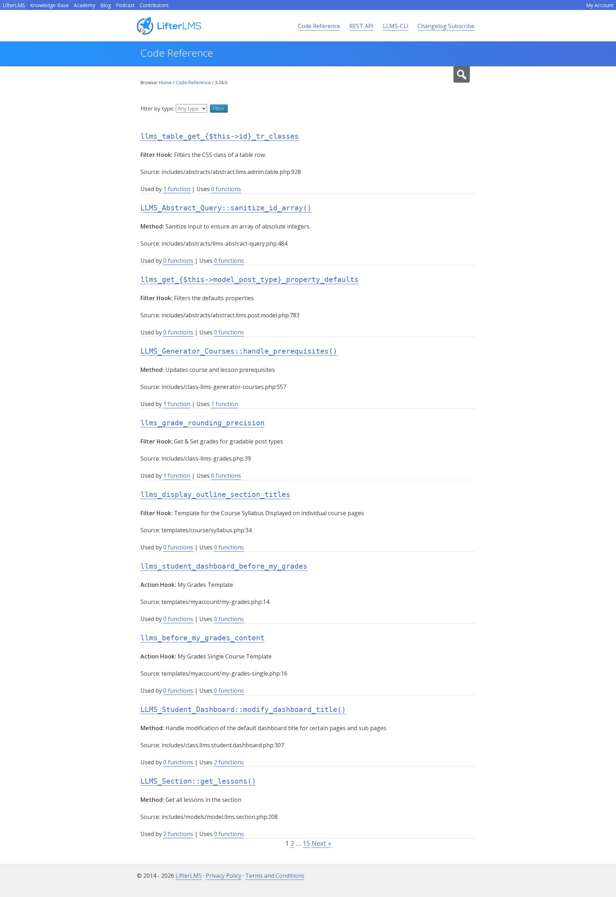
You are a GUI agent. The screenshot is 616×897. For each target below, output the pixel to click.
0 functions (226, 189)
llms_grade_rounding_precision (202, 423)
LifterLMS (13, 5)
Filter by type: (158, 108)
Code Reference (319, 26)
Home (165, 82)
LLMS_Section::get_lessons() (198, 781)
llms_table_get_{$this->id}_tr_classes (219, 136)
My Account (600, 5)
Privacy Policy (223, 876)
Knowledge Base (49, 5)
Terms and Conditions (274, 876)
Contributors (154, 5)
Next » (321, 843)
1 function (176, 189)
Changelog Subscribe (445, 26)
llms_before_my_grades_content (202, 638)
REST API (361, 26)
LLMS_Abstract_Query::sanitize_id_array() (226, 208)
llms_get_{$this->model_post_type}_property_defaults (249, 279)
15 (306, 843)
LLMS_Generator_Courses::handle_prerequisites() (238, 351)
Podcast (125, 5)
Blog (105, 5)
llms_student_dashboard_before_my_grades (223, 566)
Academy (84, 5)
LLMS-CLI (396, 26)
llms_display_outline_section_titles (215, 494)
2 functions (229, 762)
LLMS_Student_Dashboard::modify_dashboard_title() (243, 709)
